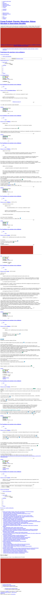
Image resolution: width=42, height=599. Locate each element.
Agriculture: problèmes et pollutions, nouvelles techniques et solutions (15, 535)
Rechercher (14, 58)
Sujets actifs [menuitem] (5, 6)
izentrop (1, 368)
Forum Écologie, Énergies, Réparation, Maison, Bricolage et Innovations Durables (18, 22)
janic (8, 271)
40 (7, 110)
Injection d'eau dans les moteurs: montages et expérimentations (14, 552)
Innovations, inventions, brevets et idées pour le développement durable (15, 538)
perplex (1, 220)
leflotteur (2, 107)
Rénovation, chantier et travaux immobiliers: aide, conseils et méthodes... (15, 522)
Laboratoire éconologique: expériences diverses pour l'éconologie (14, 528)
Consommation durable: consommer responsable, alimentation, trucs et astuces (16, 537)
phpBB (7, 591)
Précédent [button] (4, 65)
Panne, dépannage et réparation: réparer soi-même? (12, 524)
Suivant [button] (4, 73)
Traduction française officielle (5, 592)
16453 (8, 371)
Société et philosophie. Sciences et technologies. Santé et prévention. (14, 541)
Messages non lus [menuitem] (6, 4)
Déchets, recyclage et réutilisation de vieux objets (11, 540)
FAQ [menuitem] (3, 2)
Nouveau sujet (2, 54)
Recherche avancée (19, 58)
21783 (8, 259)
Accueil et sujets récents (7, 584)
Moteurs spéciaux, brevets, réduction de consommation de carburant (15, 550)
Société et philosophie (7, 542)
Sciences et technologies (7, 543)
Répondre (7, 54)
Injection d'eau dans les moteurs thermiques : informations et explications (15, 551)
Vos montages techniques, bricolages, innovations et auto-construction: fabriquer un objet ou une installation (21, 521)
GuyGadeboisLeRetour (4, 75)
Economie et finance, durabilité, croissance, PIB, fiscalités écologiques (15, 532)
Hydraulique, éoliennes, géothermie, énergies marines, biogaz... (14, 512)
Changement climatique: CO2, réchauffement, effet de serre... (13, 517)
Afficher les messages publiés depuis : (8, 485)
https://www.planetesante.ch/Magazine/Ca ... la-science (10, 409)
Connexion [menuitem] (4, 9)
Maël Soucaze (14, 592)
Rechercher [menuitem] (5, 3)
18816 (8, 78)
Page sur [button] (5, 62)
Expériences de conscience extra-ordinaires (12, 52)
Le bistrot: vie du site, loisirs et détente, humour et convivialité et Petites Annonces (17, 546)
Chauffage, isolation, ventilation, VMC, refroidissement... (13, 519)
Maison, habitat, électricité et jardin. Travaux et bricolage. (12, 518)
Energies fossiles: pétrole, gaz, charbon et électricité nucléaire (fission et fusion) (17, 513)
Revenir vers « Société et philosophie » (7, 507)
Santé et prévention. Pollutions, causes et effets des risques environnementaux (16, 544)
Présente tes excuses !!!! (17, 101)
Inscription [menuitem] (4, 10)
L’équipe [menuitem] (4, 7)
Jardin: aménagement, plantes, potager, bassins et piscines (13, 527)
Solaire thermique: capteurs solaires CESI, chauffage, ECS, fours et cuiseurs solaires (17, 515)
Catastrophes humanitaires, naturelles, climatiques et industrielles (14, 539)
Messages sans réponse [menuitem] (7, 5)
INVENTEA (13, 594)
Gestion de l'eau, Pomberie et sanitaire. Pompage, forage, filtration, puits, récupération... (18, 523)
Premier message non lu (4, 60)
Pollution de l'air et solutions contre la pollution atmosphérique (14, 536)
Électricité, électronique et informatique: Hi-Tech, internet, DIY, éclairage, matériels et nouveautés (20, 520)
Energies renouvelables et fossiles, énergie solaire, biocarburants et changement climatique (18, 511)
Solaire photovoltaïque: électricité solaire (10, 514)
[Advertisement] (21, 35)
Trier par (23, 485)
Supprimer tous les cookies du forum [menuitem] (9, 585)
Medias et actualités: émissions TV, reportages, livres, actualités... (14, 545)
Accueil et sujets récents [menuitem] (7, 1)
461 (7, 224)
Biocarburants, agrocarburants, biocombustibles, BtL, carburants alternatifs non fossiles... (18, 516)
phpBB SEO (2, 593)
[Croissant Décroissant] (3, 486)
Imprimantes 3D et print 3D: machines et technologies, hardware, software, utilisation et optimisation (20, 529)
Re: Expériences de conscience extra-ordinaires (10, 84)
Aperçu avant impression (7, 56)
